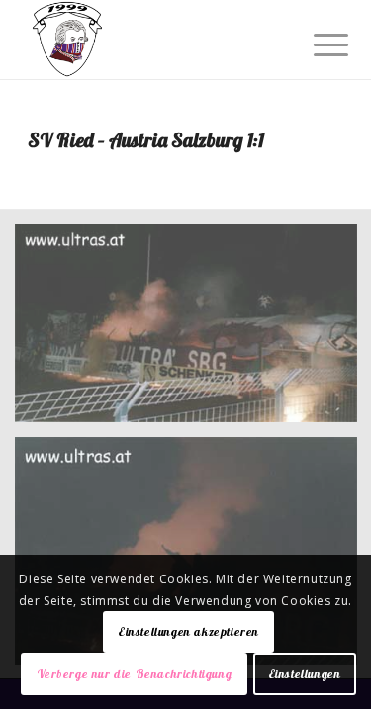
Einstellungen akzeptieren (188, 631)
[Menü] (315, 41)
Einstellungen (304, 673)
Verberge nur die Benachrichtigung (134, 673)
